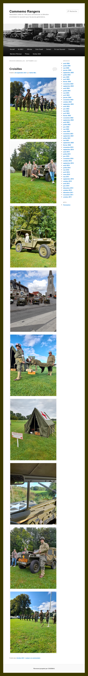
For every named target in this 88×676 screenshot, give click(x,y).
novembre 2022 (68, 118)
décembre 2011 (68, 192)
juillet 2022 (66, 124)
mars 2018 (66, 174)
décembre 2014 (68, 188)
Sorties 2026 (37, 54)
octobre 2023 (67, 102)
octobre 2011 (67, 197)
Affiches (29, 49)
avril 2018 (66, 172)
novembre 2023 (68, 100)
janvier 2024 (67, 97)
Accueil (12, 49)
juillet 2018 (66, 168)
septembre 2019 (68, 149)
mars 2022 (66, 131)
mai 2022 (66, 129)
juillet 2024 (66, 91)
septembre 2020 (68, 143)
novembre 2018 (68, 158)
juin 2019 (66, 156)
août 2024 (66, 88)
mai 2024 (66, 93)
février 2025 (67, 81)
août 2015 (66, 183)
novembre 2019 (68, 147)
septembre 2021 (68, 136)
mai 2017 (66, 177)
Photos (27, 54)
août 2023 (66, 106)
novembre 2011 (68, 195)
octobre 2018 (67, 161)
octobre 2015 (67, 181)
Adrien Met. (32, 73)
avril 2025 (66, 79)
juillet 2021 (66, 138)
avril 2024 (66, 95)
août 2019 (66, 152)
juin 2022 (66, 127)
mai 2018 (66, 170)
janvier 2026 (67, 70)
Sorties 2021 (20, 658)
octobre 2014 (67, 190)
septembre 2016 (68, 179)
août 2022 (66, 122)
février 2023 (67, 115)
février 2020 (67, 145)
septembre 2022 (68, 120)
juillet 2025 (66, 75)
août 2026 (66, 63)
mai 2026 (66, 68)
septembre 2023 (68, 104)
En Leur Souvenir (59, 49)
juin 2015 (66, 186)
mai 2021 (66, 140)
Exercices (72, 49)
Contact (48, 49)
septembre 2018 (68, 163)
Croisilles (15, 69)
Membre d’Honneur (16, 54)
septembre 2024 (68, 86)
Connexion (66, 205)
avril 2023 (66, 113)
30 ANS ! (21, 49)
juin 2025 (66, 77)
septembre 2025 (68, 72)
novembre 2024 (68, 84)
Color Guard (39, 49)
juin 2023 (66, 109)
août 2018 (66, 165)
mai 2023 (66, 111)
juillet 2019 (66, 154)
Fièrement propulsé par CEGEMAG (44, 668)
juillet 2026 (66, 66)
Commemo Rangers (24, 11)
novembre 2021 (68, 134)
